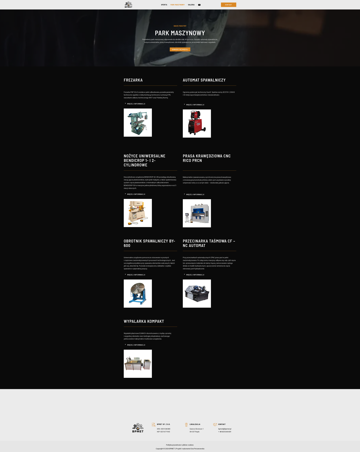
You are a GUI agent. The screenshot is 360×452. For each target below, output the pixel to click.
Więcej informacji (136, 104)
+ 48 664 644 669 (224, 432)
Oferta (164, 5)
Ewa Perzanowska (197, 449)
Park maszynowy (178, 5)
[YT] (199, 5)
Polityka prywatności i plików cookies (180, 445)
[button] (228, 5)
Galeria (191, 5)
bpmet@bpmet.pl (224, 429)
